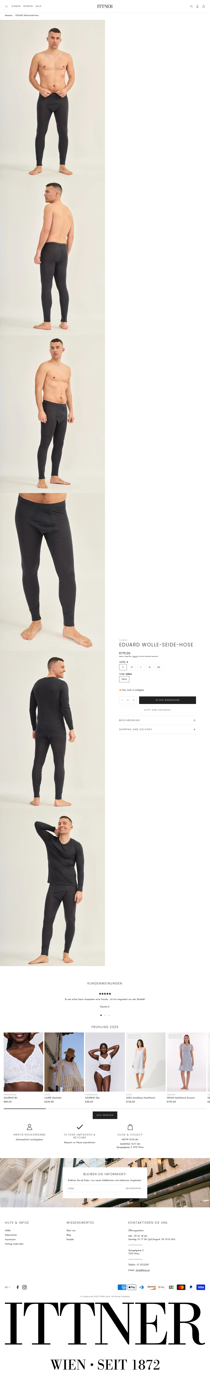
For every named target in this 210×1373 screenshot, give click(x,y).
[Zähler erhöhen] (134, 700)
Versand (135, 656)
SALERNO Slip (92, 1097)
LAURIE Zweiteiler (53, 1097)
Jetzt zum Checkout (157, 709)
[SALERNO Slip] (105, 1062)
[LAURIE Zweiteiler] (64, 1062)
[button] (6, 6)
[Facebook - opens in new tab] (18, 1287)
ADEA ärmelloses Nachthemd (140, 1097)
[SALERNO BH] (23, 1062)
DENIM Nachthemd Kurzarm (181, 1097)
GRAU (124, 679)
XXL (158, 667)
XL (150, 667)
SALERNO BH (10, 1097)
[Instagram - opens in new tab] (24, 1287)
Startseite (8, 15)
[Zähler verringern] (122, 700)
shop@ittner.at (143, 1270)
